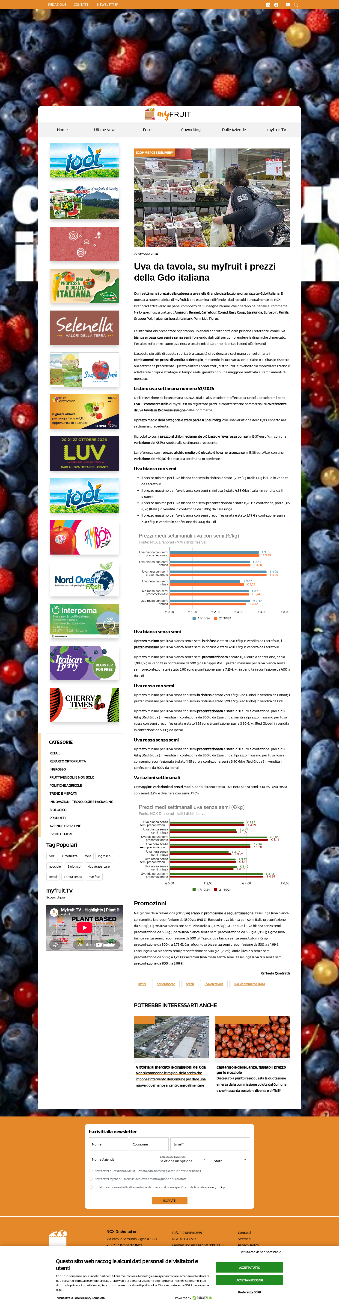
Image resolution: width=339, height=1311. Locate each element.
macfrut (94, 877)
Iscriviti (169, 1200)
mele (87, 856)
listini (142, 984)
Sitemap (244, 1239)
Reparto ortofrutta (68, 761)
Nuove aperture (98, 866)
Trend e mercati (63, 793)
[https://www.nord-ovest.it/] (84, 583)
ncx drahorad (166, 984)
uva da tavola (214, 984)
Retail (55, 753)
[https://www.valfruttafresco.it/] (84, 290)
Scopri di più (55, 897)
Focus (148, 129)
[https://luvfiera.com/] (84, 457)
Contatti (244, 1232)
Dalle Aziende (234, 129)
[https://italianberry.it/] (84, 667)
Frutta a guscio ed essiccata (242, 1019)
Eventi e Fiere (61, 834)
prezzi (190, 984)
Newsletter (107, 4)
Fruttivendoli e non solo (72, 777)
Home (62, 129)
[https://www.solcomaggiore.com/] (84, 248)
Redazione (57, 4)
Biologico (58, 810)
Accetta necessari (249, 1280)
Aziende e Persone (65, 826)
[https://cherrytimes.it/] (84, 709)
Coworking (191, 129)
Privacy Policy (248, 1245)
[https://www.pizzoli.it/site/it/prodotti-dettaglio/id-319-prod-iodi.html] (84, 164)
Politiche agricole (66, 785)
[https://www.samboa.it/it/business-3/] (84, 541)
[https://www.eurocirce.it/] (84, 206)
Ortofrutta (69, 856)
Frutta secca (73, 877)
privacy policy (215, 1187)
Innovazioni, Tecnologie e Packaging (81, 801)
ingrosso (104, 856)
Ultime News (105, 129)
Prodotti (58, 818)
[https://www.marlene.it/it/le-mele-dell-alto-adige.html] (84, 373)
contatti (81, 4)
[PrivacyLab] (201, 1298)
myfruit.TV (276, 129)
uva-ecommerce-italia (249, 984)
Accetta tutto (249, 1267)
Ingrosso (58, 769)
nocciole (55, 866)
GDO (52, 856)
